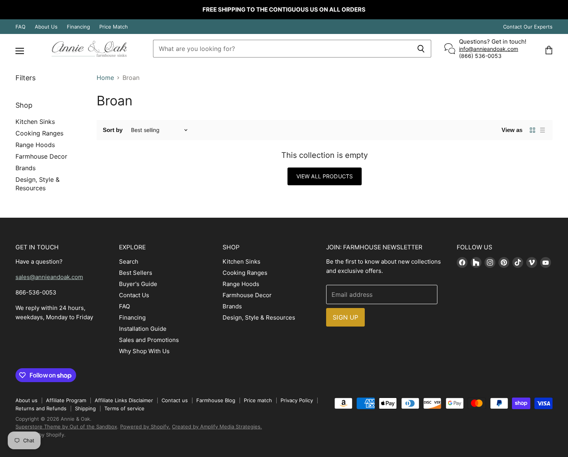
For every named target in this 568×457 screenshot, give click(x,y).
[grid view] (532, 130)
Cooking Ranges (39, 133)
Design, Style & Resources (259, 317)
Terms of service (124, 408)
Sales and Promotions (149, 340)
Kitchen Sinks (35, 121)
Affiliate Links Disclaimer (124, 400)
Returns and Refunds (40, 408)
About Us (46, 27)
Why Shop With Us (144, 351)
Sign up (345, 317)
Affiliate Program (66, 400)
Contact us (175, 400)
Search (128, 261)
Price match (258, 400)
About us (26, 400)
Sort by (112, 130)
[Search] (421, 49)
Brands (25, 168)
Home (105, 77)
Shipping (85, 408)
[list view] (542, 130)
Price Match (113, 27)
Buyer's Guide (138, 284)
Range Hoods (35, 145)
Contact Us (134, 295)
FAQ (20, 27)
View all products (324, 176)
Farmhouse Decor (41, 156)
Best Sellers (135, 272)
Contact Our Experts (528, 27)
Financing (78, 27)
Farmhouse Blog (215, 400)
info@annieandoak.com (488, 49)
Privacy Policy (297, 400)
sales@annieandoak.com (49, 277)
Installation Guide (143, 328)
